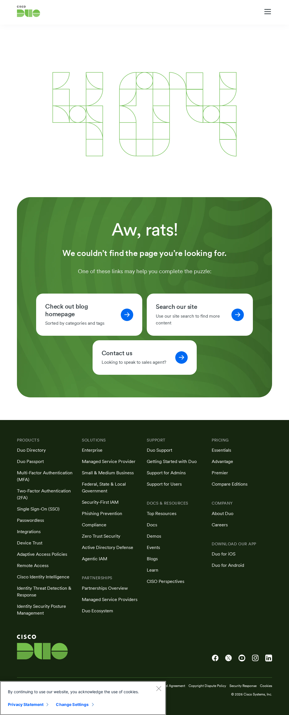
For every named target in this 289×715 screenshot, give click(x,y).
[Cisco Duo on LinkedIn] (268, 658)
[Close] (158, 688)
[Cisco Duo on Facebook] (215, 658)
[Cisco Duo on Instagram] (255, 658)
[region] (83, 698)
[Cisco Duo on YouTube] (241, 658)
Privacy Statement (25, 704)
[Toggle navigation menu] (267, 11)
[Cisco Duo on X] (228, 658)
